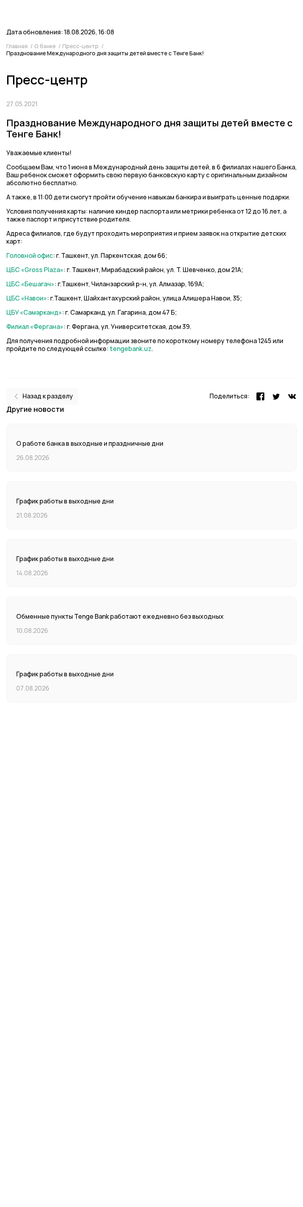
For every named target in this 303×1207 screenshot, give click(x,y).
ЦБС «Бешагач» (30, 284)
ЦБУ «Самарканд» (34, 312)
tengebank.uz (131, 349)
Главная (17, 46)
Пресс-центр (81, 46)
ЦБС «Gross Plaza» (35, 270)
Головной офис (29, 256)
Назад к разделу (47, 396)
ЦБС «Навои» (26, 298)
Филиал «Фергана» (35, 327)
